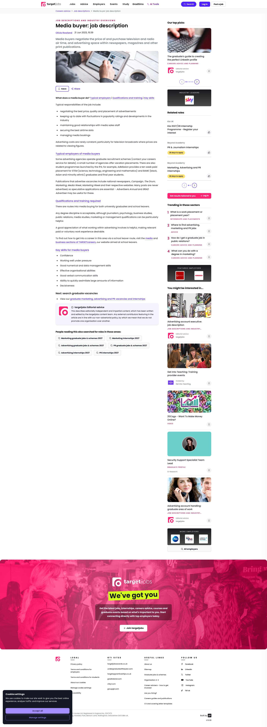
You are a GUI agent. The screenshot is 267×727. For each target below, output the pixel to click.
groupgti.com (113, 689)
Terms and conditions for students (85, 677)
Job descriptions (82, 11)
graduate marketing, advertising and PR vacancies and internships (107, 299)
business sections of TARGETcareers (76, 242)
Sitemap (147, 669)
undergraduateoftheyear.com (120, 669)
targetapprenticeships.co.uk (119, 674)
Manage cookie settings (81, 688)
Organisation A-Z (151, 680)
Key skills (149, 98)
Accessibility (76, 693)
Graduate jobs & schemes (155, 675)
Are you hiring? (150, 693)
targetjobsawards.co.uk (117, 664)
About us (148, 664)
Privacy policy (76, 664)
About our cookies (78, 682)
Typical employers (100, 98)
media (149, 238)
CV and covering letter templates (158, 704)
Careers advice (63, 11)
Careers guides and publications (158, 698)
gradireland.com (114, 679)
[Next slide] (196, 81)
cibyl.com (111, 684)
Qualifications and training (127, 98)
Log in (205, 4)
